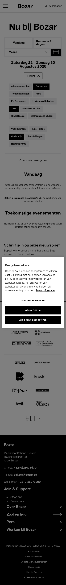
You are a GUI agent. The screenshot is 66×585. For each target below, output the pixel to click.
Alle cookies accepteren (33, 320)
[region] (33, 292)
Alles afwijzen (33, 310)
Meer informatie (45, 291)
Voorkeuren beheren (33, 301)
